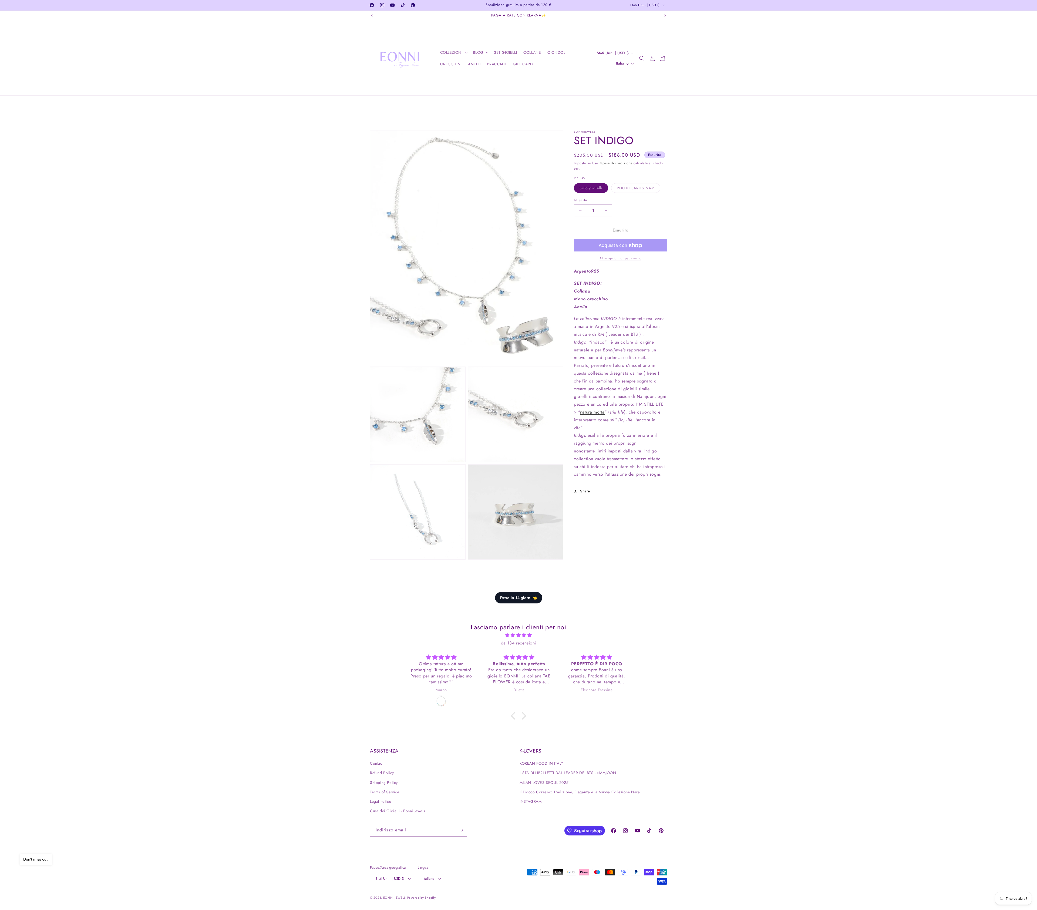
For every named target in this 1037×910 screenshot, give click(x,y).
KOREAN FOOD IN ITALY (541, 763)
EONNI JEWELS (394, 897)
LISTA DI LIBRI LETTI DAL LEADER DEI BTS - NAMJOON (568, 772)
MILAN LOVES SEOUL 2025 (544, 782)
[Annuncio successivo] (665, 16)
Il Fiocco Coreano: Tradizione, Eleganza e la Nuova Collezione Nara (580, 792)
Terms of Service (384, 792)
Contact (376, 763)
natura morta (592, 412)
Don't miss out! (36, 859)
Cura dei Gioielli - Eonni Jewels (397, 811)
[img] (518, 635)
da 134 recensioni (518, 643)
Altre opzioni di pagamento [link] (620, 258)
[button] (453, 52)
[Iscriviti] (461, 830)
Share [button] (585, 491)
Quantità (580, 200)
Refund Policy (382, 772)
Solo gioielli (594, 189)
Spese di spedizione (616, 163)
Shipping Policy (384, 782)
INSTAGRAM (530, 801)
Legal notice (380, 801)
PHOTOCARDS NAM (638, 189)
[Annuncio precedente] (372, 16)
